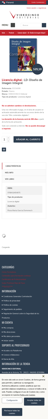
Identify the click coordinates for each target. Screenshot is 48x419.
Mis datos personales (11, 336)
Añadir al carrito (28, 139)
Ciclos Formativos (9, 272)
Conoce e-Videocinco (11, 355)
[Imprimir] (4, 149)
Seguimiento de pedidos (12, 309)
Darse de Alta (8, 359)
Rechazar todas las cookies (12, 411)
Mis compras (8, 328)
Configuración (12, 400)
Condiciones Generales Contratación (17, 296)
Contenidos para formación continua (16, 275)
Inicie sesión (31, 8)
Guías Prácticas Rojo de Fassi (13, 283)
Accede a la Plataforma (12, 350)
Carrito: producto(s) (38, 2)
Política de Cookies (27, 395)
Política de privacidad (11, 300)
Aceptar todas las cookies (34, 401)
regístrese (42, 8)
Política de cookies (10, 305)
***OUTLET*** (7, 286)
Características (13, 166)
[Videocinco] (24, 15)
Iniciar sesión (8, 340)
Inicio (3, 32)
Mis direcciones (9, 332)
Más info (9, 172)
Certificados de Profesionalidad (14, 279)
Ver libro (9, 179)
